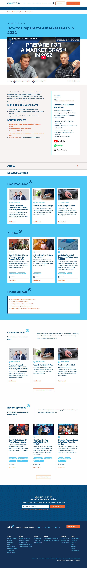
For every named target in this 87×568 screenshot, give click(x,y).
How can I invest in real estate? (19, 301)
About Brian (74, 540)
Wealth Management (22, 460)
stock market (70, 100)
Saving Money (12, 460)
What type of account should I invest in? (22, 304)
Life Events (67, 458)
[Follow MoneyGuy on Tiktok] (45, 527)
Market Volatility (63, 100)
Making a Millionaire (24, 540)
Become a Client (73, 3)
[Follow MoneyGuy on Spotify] (49, 527)
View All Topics (11, 552)
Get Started (12, 222)
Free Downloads (65, 542)
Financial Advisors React (25, 544)
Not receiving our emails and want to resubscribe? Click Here (35, 509)
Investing (56, 100)
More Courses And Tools (43, 390)
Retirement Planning (23, 458)
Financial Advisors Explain (25, 546)
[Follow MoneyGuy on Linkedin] (59, 527)
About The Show (75, 538)
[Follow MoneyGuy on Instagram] (42, 527)
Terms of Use (48, 558)
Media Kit (73, 546)
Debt (8, 544)
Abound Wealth (75, 550)
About (49, 3)
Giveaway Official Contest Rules (72, 558)
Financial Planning (38, 458)
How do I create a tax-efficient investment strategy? (25, 308)
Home (8, 12)
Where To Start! (65, 538)
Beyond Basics (12, 273)
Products (38, 3)
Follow (59, 3)
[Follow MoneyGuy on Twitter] (56, 527)
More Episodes (43, 477)
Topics (24, 3)
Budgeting (10, 542)
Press (72, 544)
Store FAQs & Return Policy (58, 558)
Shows (28, 3)
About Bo (73, 542)
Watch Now (12, 468)
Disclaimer (34, 558)
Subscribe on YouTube (15, 137)
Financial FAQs (37, 540)
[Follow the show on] (65, 141)
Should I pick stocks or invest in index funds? (23, 299)
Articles (33, 3)
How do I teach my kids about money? (21, 306)
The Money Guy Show (17, 12)
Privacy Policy (41, 558)
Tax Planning (10, 550)
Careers (73, 548)
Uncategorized (28, 12)
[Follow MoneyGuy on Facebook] (52, 527)
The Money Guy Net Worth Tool (51, 540)
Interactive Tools (65, 540)
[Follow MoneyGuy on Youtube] (39, 527)
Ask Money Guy (23, 542)
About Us (73, 536)
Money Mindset (21, 273)
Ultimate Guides (38, 542)
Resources (44, 3)
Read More (12, 280)
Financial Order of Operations (51, 538)
